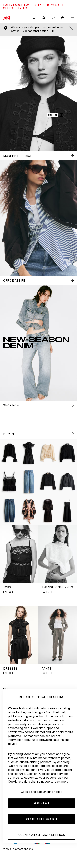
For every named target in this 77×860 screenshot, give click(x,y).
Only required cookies (41, 819)
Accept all (42, 803)
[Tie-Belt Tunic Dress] (29, 510)
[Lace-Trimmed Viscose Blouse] (9, 453)
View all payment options (18, 848)
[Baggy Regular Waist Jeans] (29, 481)
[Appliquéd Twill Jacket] (48, 481)
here (52, 30)
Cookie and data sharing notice (41, 791)
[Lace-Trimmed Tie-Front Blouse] (48, 453)
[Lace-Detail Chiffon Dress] (48, 510)
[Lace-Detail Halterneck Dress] (29, 453)
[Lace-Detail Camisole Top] (9, 481)
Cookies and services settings (41, 834)
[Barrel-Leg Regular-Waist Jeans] (9, 510)
